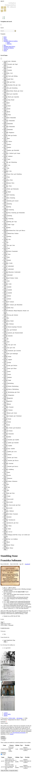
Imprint (6, 715)
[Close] (1, 58)
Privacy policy (7, 714)
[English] (4, 18)
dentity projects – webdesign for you (15, 721)
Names (8, 42)
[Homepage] (8, 11)
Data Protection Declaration (19, 732)
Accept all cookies (13, 770)
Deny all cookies (4, 770)
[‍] (15, 31)
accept (3, 740)
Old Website (19, 718)
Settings (3, 736)
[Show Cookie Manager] (1, 718)
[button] (11, 41)
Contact (6, 712)
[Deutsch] (4, 17)
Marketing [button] (3, 752)
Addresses (9, 43)
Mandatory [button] (3, 738)
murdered (27, 564)
